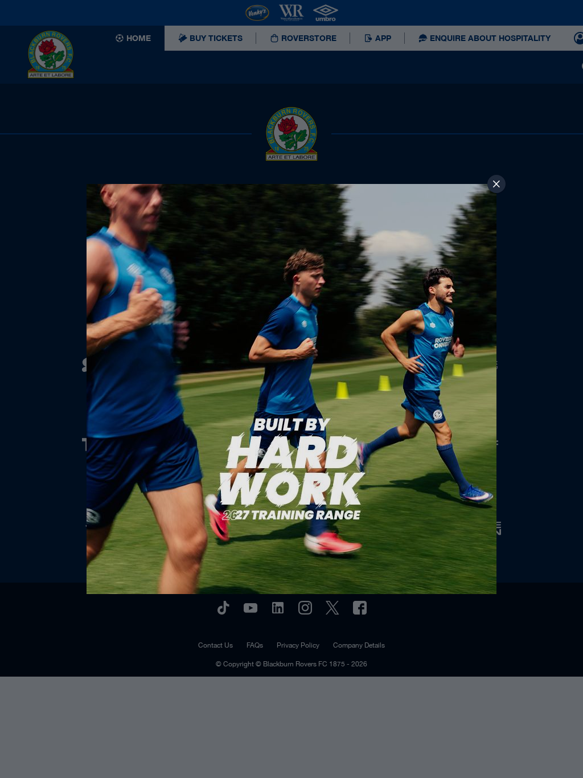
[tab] (496, 184)
